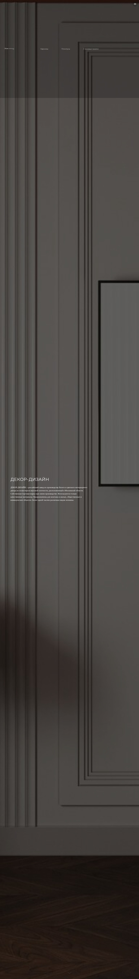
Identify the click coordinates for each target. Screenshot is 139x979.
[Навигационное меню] (135, 4)
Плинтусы (65, 49)
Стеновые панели (91, 49)
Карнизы (44, 49)
